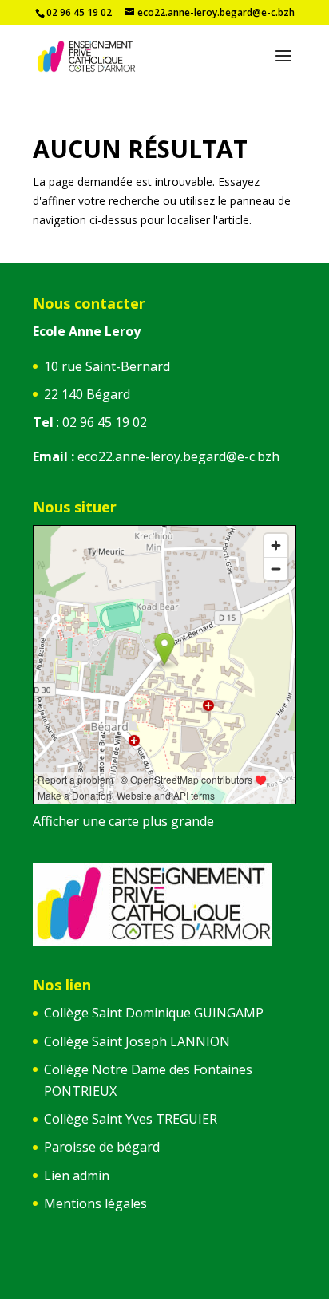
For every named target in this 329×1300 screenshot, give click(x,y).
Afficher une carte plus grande (123, 821)
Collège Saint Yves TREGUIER (130, 1119)
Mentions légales (95, 1203)
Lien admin (76, 1175)
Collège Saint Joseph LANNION (137, 1041)
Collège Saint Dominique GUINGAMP (154, 1012)
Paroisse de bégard (102, 1147)
